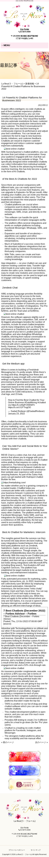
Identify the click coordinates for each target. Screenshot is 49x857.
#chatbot (41, 402)
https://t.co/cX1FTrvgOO (19, 407)
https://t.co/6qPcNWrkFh (23, 405)
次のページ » (41, 742)
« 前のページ (7, 742)
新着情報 (29, 84)
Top (46, 854)
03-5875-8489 (25, 32)
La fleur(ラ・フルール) (12, 84)
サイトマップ (36, 850)
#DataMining (30, 402)
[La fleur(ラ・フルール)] (24, 26)
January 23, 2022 (16, 413)
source (7, 624)
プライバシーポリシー (17, 850)
